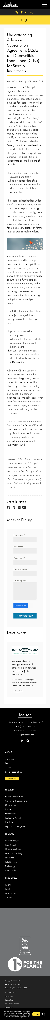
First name (19, 535)
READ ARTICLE (17, 690)
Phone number (21, 569)
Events (7, 888)
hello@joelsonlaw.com (25, 734)
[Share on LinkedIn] (19, 507)
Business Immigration (14, 796)
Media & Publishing (13, 853)
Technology (10, 866)
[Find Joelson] (22, 12)
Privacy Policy (9, 996)
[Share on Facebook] (8, 507)
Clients (8, 767)
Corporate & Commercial (16, 800)
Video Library (10, 893)
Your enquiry (20, 580)
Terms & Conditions (10, 993)
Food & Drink (10, 844)
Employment (10, 813)
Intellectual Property (13, 817)
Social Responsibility (13, 771)
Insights (8, 884)
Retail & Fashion (11, 861)
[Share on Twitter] (14, 507)
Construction (10, 805)
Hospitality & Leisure (13, 849)
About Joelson (11, 758)
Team (7, 763)
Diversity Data (9, 1007)
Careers (8, 897)
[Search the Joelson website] (31, 12)
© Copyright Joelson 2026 (13, 981)
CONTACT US (12, 778)
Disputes (8, 809)
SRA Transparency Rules (12, 1004)
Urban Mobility (11, 870)
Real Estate (9, 822)
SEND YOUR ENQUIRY (25, 616)
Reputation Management (15, 826)
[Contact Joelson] (17, 12)
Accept (36, 1014)
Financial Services (12, 840)
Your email (19, 557)
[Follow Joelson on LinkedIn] (26, 12)
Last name (19, 546)
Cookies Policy (9, 1000)
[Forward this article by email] (24, 507)
